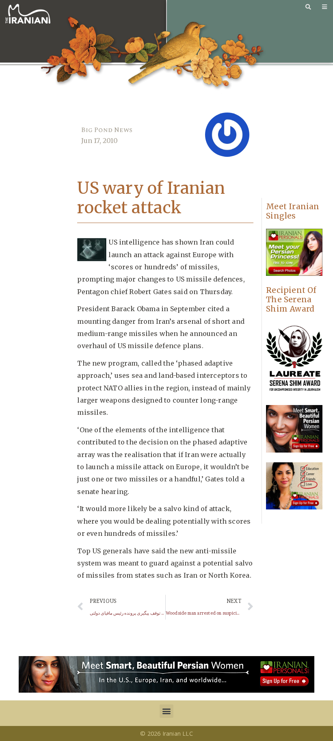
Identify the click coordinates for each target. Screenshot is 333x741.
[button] (166, 711)
